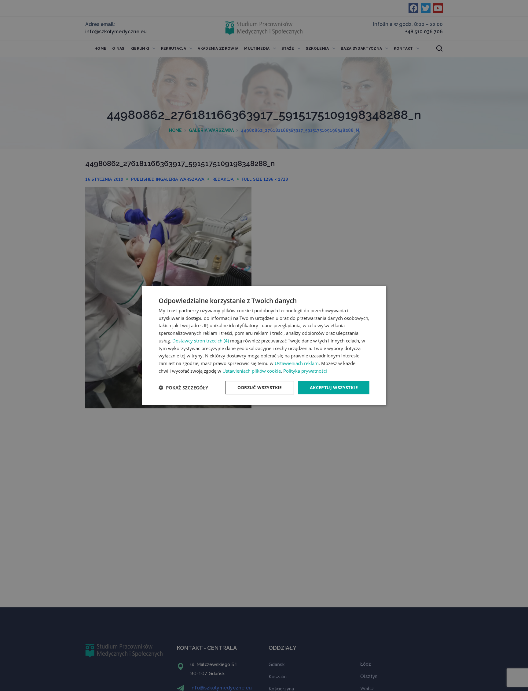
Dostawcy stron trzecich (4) (200, 341)
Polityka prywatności (305, 371)
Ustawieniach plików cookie (251, 371)
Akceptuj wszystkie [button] (334, 387)
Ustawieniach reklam (297, 363)
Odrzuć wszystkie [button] (259, 387)
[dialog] (264, 345)
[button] (183, 388)
